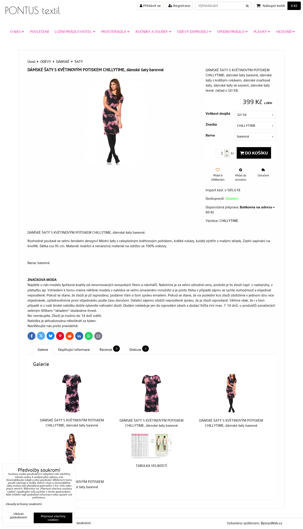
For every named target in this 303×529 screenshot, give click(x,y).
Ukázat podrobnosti (18, 515)
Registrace (181, 6)
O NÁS (15, 31)
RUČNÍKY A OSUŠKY (152, 31)
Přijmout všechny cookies (53, 517)
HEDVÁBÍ (283, 31)
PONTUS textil (32, 10)
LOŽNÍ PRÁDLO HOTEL (73, 31)
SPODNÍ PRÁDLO (230, 31)
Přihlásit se (151, 6)
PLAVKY (260, 31)
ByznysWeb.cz (271, 523)
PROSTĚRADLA (113, 31)
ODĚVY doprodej (192, 31)
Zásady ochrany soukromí (24, 504)
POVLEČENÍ (39, 31)
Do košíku (256, 152)
